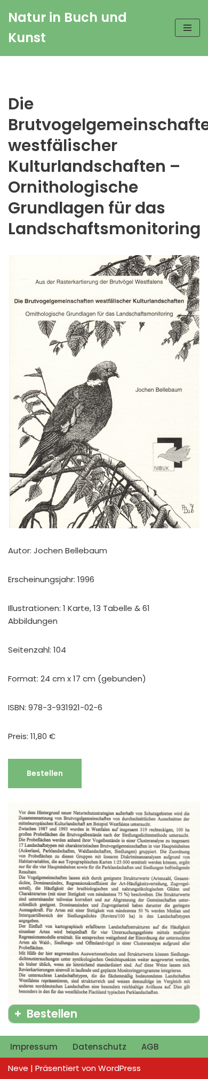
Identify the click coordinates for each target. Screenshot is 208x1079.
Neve (18, 1068)
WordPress (119, 1068)
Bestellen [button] (52, 1013)
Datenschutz (99, 1046)
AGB (149, 1046)
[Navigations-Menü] (187, 28)
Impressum (34, 1046)
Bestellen (45, 773)
